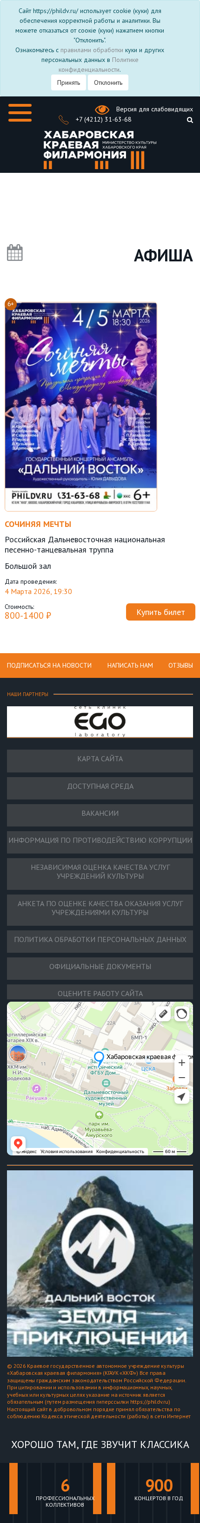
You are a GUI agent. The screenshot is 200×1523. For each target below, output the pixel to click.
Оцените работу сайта (100, 993)
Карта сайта (100, 758)
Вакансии (100, 813)
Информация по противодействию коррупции (100, 840)
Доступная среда (100, 786)
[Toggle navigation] (20, 112)
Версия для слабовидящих (153, 109)
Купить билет (160, 612)
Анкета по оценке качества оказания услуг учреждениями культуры (100, 908)
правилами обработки (91, 50)
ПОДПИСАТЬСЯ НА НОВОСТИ (49, 665)
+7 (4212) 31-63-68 (103, 119)
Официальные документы (100, 966)
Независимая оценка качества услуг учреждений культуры (100, 872)
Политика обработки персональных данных (100, 939)
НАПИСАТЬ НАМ (130, 665)
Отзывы (180, 665)
